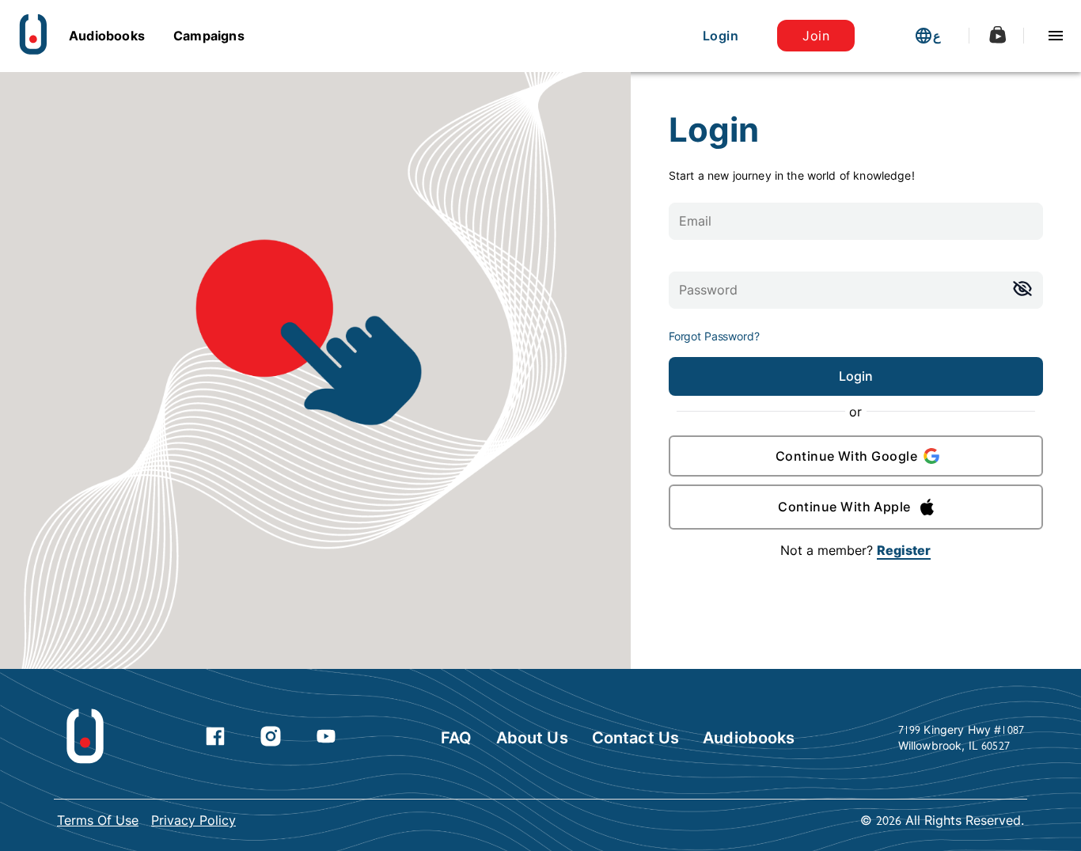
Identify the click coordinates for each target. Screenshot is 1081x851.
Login (720, 36)
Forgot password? (714, 336)
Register (904, 550)
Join (815, 36)
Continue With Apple (844, 507)
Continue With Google (846, 456)
